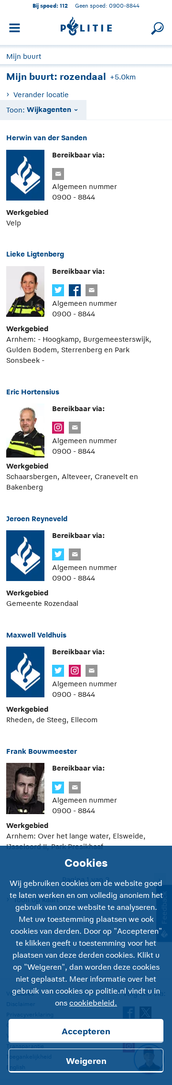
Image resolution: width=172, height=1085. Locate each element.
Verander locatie (40, 94)
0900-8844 (124, 5)
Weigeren (86, 1061)
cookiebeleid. (93, 1003)
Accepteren (86, 1031)
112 (64, 5)
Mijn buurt (23, 56)
